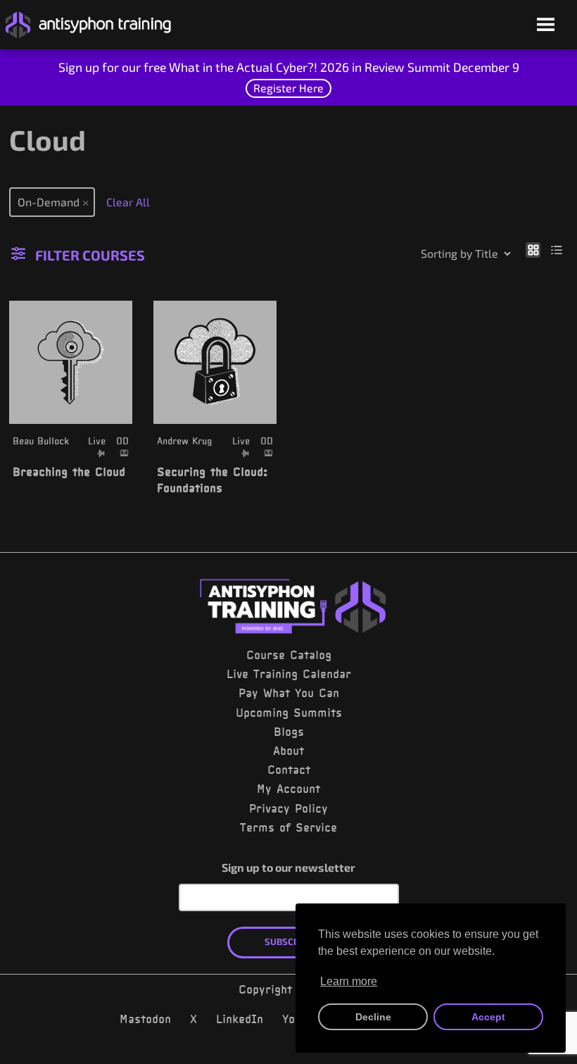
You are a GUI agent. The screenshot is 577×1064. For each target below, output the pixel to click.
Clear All (128, 201)
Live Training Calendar (289, 674)
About (288, 750)
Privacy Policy (288, 808)
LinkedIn (239, 1019)
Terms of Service (288, 827)
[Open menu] (545, 26)
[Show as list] (557, 249)
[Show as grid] (533, 249)
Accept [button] (488, 1016)
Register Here (288, 87)
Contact (288, 769)
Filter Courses (90, 254)
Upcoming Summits (289, 712)
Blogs (289, 731)
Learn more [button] (348, 981)
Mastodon (145, 1019)
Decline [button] (373, 1016)
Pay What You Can (289, 693)
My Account (288, 788)
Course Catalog (288, 655)
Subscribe (289, 941)
